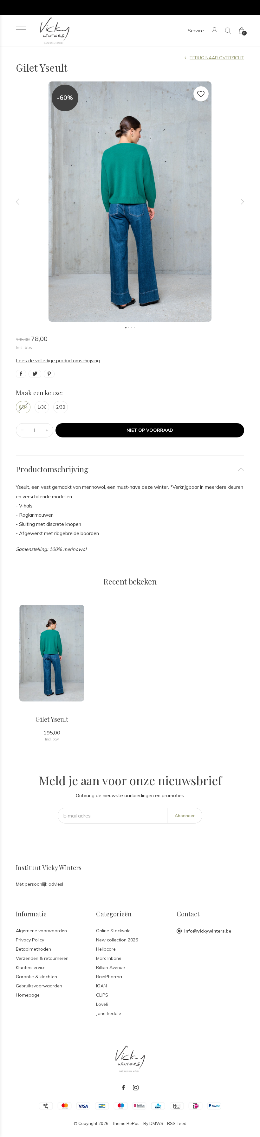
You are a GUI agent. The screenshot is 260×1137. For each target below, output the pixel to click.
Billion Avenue (110, 967)
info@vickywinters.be (207, 931)
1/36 (41, 407)
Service (196, 31)
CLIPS (102, 995)
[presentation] (18, 201)
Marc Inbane (108, 958)
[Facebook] (123, 1087)
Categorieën (114, 913)
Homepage (28, 995)
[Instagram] (136, 1087)
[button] (21, 29)
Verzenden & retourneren (42, 958)
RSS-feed (176, 1123)
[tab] (130, 469)
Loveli (102, 1004)
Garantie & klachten (36, 976)
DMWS (156, 1123)
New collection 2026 (117, 940)
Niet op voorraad (150, 430)
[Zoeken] (228, 31)
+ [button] (47, 430)
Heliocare (106, 949)
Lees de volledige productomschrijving (58, 361)
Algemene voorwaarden (41, 931)
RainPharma (109, 976)
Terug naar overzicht (217, 58)
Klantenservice (31, 967)
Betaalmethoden (33, 949)
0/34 (23, 407)
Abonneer (185, 815)
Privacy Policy (30, 940)
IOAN (101, 986)
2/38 (60, 407)
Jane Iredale (108, 1013)
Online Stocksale (113, 931)
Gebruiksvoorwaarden (39, 986)
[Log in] (214, 31)
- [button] (22, 430)
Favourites (201, 93)
